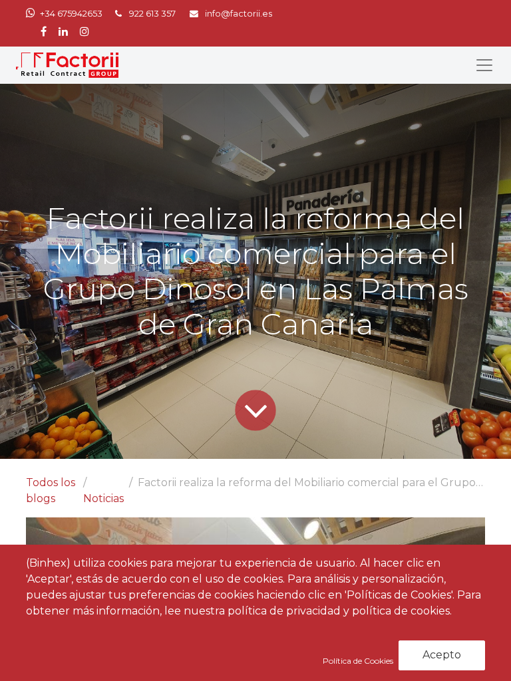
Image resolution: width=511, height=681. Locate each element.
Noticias (103, 498)
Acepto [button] (442, 654)
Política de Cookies (359, 661)
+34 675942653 (71, 14)
